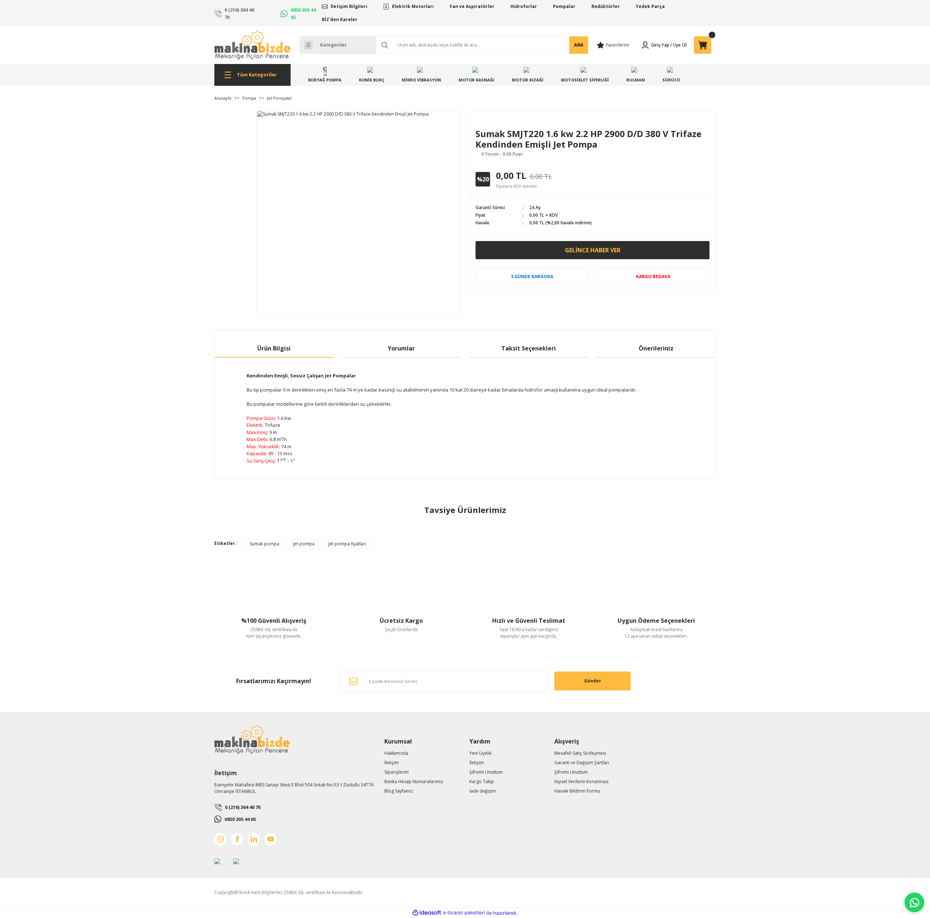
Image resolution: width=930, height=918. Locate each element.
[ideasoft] (426, 913)
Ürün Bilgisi (274, 348)
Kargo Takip (481, 781)
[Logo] (252, 45)
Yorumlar (401, 348)
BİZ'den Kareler (339, 19)
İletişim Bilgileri (349, 6)
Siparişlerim (396, 772)
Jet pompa (304, 544)
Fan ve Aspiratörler (472, 6)
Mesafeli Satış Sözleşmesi (580, 753)
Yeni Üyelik (480, 753)
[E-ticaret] (464, 913)
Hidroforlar (523, 6)
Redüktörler (605, 6)
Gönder (592, 681)
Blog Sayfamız (398, 791)
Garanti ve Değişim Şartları (581, 762)
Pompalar (564, 6)
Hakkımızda (396, 753)
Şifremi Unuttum (486, 772)
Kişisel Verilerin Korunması (581, 781)
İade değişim (482, 791)
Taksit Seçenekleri (528, 348)
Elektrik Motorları (413, 6)
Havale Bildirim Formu (577, 791)
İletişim (391, 762)
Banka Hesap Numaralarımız (413, 781)
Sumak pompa (264, 544)
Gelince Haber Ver (592, 250)
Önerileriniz (656, 348)
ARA (578, 45)
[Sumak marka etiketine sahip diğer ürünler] (495, 122)
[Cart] (702, 45)
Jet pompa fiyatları (347, 544)
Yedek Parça (650, 6)
